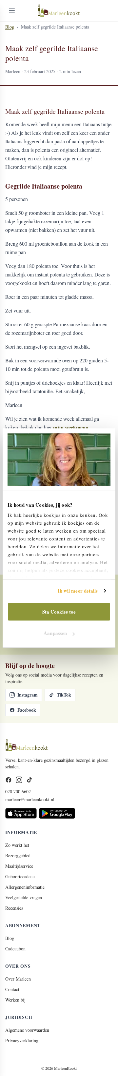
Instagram (27, 694)
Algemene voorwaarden (27, 1030)
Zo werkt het (17, 845)
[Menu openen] (11, 10)
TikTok (64, 694)
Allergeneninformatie (25, 887)
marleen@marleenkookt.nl (29, 799)
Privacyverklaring (21, 1040)
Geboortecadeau (20, 876)
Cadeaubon (15, 948)
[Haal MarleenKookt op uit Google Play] (57, 813)
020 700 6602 (18, 791)
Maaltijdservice (19, 866)
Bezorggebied (17, 855)
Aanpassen (55, 633)
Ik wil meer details (78, 590)
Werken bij (15, 1000)
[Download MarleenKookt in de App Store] (21, 813)
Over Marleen (18, 979)
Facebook (26, 709)
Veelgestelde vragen (23, 897)
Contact (12, 989)
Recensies (14, 908)
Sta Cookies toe (59, 611)
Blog (9, 27)
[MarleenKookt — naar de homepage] (59, 10)
